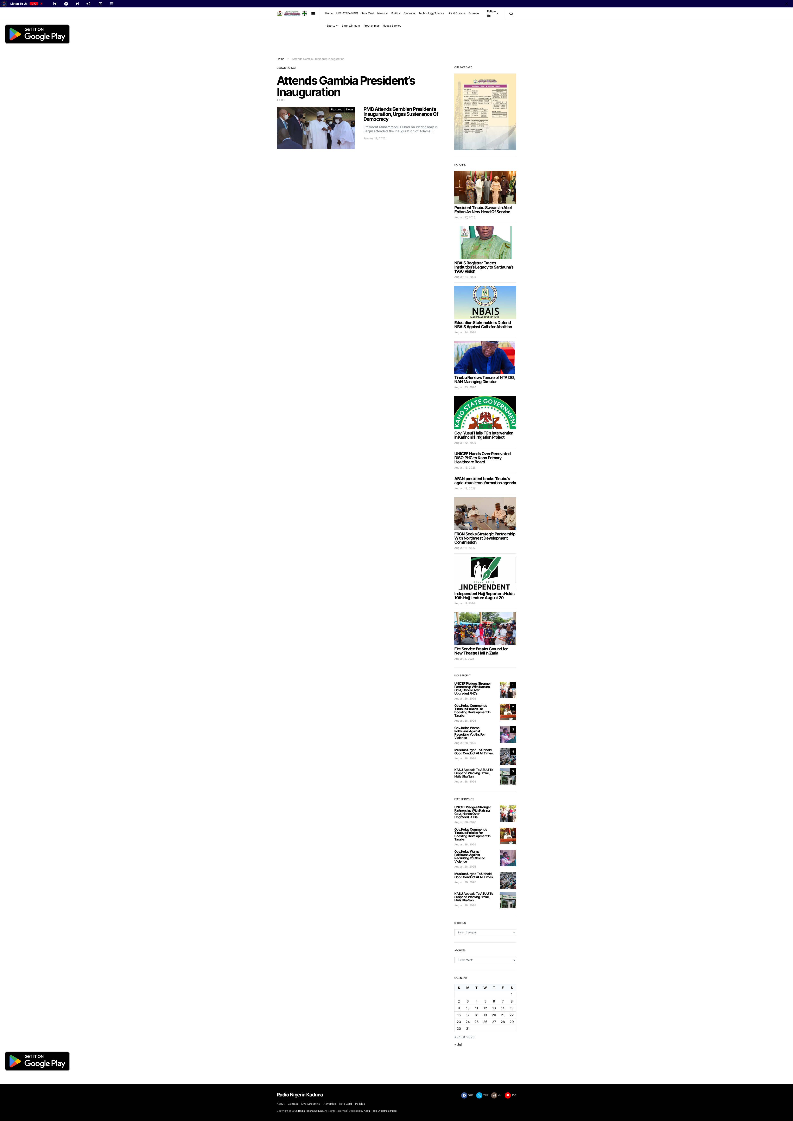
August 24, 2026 (465, 276)
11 (476, 1008)
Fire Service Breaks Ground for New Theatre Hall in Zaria (481, 651)
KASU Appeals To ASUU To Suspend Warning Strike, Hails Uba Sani (473, 773)
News (381, 13)
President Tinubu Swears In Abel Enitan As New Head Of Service (483, 209)
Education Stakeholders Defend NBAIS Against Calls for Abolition (483, 324)
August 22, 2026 (465, 442)
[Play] (66, 3)
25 (477, 1022)
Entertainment (351, 25)
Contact (293, 1103)
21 (503, 1015)
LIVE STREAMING (347, 13)
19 (485, 1015)
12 (485, 1008)
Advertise (330, 1103)
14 (503, 1008)
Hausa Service (392, 25)
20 (494, 1015)
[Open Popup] (100, 3)
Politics (395, 13)
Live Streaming (310, 1103)
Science (474, 13)
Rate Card (367, 13)
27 (494, 1022)
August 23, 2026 (465, 387)
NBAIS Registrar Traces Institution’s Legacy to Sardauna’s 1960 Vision (483, 267)
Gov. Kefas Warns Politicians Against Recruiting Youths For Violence (469, 733)
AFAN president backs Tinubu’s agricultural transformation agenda (485, 480)
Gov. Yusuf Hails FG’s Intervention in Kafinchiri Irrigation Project (483, 435)
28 (503, 1022)
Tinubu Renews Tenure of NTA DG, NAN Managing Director (484, 379)
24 (468, 1022)
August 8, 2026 (464, 658)
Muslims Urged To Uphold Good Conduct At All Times (473, 751)
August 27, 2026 (464, 217)
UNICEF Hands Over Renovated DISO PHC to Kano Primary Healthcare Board (482, 457)
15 (511, 1008)
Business (409, 13)
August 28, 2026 (465, 698)
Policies (360, 1103)
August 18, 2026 (465, 467)
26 (485, 1022)
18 (476, 1015)
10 (468, 1008)
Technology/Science (431, 13)
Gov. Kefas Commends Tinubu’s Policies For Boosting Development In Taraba (472, 710)
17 (467, 1015)
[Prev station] (77, 3)
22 (512, 1015)
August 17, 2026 (464, 547)
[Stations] (111, 3)
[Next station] (54, 3)
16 (459, 1015)
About (281, 1103)
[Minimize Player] (786, 3)
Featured (337, 109)
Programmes (371, 25)
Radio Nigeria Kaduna (310, 1110)
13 (494, 1008)
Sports (331, 25)
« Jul (458, 1044)
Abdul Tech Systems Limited (380, 1110)
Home (329, 13)
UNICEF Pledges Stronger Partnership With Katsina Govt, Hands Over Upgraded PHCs (472, 688)
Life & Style (455, 13)
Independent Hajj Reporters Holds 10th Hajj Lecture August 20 (484, 595)
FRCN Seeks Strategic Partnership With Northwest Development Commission (484, 538)
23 (459, 1022)
